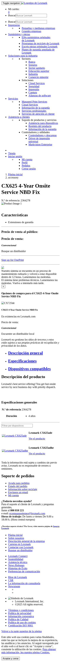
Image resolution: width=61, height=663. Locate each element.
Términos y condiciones (21, 610)
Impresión (33, 89)
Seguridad (33, 86)
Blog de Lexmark (17, 577)
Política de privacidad (19, 613)
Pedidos (26, 165)
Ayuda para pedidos (18, 483)
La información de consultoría (24, 583)
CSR (10, 580)
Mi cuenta (27, 159)
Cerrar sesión (29, 168)
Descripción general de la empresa (26, 541)
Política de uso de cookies (22, 622)
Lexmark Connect (17, 556)
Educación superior (38, 71)
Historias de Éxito (17, 568)
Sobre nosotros (16, 538)
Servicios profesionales (34, 110)
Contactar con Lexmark (20, 547)
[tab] (34, 353)
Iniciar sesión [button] (15, 156)
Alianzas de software (39, 95)
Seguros (32, 64)
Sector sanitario (36, 68)
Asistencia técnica (17, 562)
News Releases (16, 565)
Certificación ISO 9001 (20, 625)
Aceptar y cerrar (10, 658)
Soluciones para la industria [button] (22, 55)
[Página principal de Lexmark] (34, 3)
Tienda (11, 153)
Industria (33, 74)
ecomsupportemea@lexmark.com (27, 513)
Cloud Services (36, 83)
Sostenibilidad (15, 559)
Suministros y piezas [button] (19, 34)
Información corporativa (21, 616)
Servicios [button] (13, 98)
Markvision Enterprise (40, 144)
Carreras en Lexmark (19, 544)
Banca (31, 61)
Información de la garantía (36, 107)
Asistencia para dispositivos (43, 123)
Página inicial (15, 174)
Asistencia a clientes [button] (19, 116)
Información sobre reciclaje (22, 489)
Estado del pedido (17, 486)
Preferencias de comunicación (24, 571)
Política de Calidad (18, 619)
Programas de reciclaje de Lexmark (40, 43)
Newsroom (14, 586)
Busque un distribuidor (20, 550)
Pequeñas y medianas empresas (38, 28)
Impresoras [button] (14, 25)
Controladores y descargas (42, 135)
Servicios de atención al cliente (38, 113)
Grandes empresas (31, 31)
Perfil (24, 162)
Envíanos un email (18, 492)
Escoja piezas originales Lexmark (39, 46)
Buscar (12, 15)
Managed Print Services (34, 101)
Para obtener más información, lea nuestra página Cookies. (28, 651)
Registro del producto (40, 126)
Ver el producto (37, 438)
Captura (32, 92)
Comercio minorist (38, 77)
